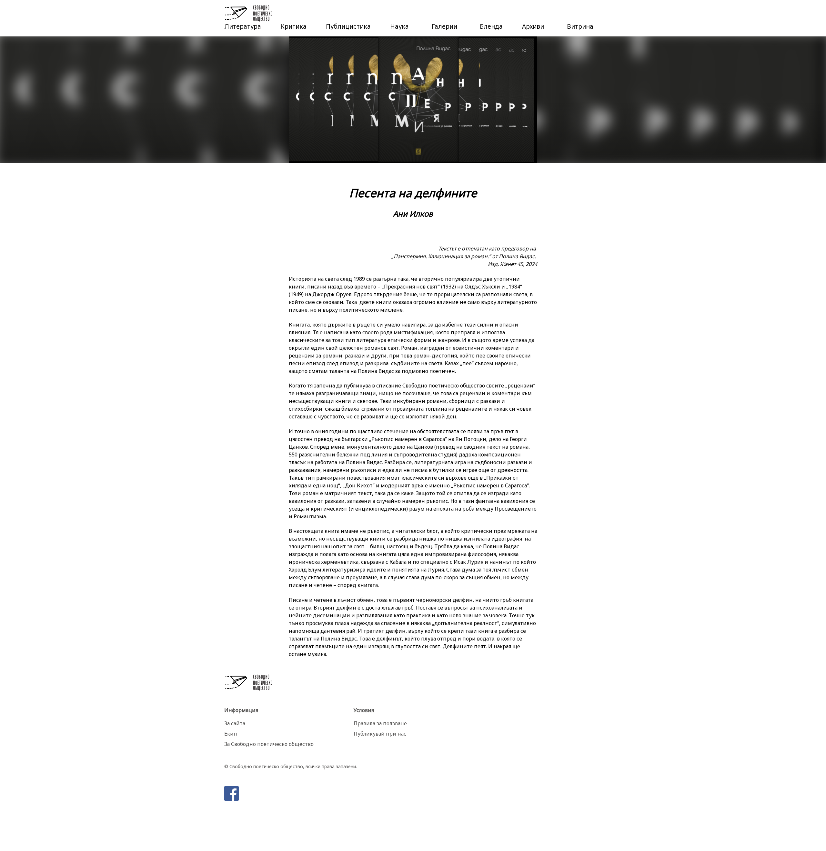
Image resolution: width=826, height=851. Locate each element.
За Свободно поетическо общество (269, 744)
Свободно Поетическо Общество (248, 13)
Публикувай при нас (380, 733)
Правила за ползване (380, 723)
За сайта (234, 723)
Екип (230, 733)
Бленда (491, 26)
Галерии (444, 26)
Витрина (580, 26)
